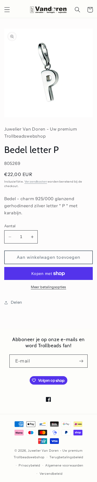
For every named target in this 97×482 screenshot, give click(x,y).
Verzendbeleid (51, 473)
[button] (7, 10)
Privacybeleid (29, 465)
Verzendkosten (35, 181)
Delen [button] (16, 302)
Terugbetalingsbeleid (66, 457)
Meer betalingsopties (48, 287)
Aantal (10, 226)
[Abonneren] (81, 361)
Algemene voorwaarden (64, 465)
